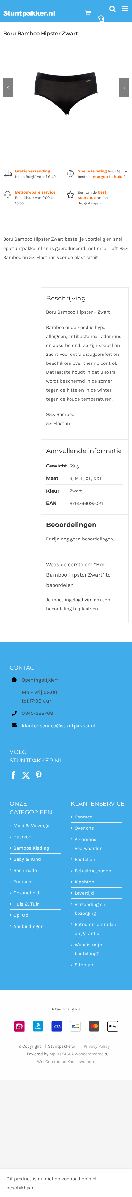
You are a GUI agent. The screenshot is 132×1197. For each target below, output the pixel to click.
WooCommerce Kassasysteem (66, 1061)
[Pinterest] (38, 775)
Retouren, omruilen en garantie (95, 929)
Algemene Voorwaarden (89, 843)
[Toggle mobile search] (112, 8)
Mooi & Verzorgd (31, 825)
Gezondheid (26, 893)
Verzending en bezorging (90, 908)
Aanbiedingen (28, 926)
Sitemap (84, 965)
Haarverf (22, 837)
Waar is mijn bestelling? (88, 949)
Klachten (84, 882)
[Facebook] (13, 775)
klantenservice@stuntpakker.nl (41, 725)
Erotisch (22, 881)
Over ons (84, 828)
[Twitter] (26, 775)
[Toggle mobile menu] (125, 8)
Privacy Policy (97, 1046)
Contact (83, 817)
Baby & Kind (27, 859)
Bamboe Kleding (31, 848)
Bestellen (85, 859)
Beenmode (25, 870)
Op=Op (20, 915)
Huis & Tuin (26, 904)
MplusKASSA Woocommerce (76, 1053)
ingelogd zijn (79, 599)
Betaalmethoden (93, 871)
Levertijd (84, 893)
